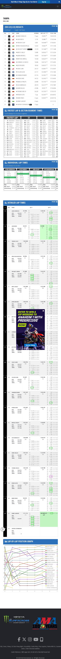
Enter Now (30, 345)
